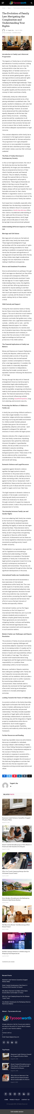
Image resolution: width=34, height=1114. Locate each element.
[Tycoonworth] (18, 3)
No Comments (7, 32)
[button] (3, 3)
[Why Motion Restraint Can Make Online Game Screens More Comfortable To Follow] (5, 1077)
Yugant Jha (11, 30)
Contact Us (25, 1099)
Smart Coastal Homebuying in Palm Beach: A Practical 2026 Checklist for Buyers (21, 1066)
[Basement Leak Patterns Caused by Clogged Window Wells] (17, 807)
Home (6, 1099)
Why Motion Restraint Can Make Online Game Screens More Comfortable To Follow (20, 1077)
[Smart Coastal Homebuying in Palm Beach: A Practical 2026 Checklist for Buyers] (17, 833)
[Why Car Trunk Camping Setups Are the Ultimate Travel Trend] (17, 860)
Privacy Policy (15, 1099)
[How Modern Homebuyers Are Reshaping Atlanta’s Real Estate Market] (17, 887)
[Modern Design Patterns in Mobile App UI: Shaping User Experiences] (17, 940)
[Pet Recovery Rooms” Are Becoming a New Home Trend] (17, 914)
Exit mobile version (17, 1112)
